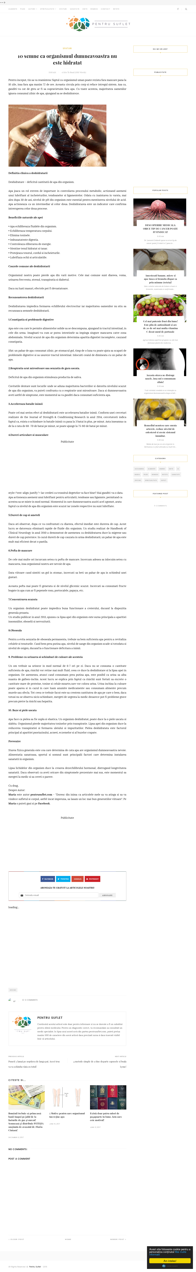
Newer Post (117, 1239)
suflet (163, 480)
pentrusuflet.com (41, 794)
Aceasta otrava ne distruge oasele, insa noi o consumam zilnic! (160, 378)
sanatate (176, 474)
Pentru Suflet (35, 1267)
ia (178, 468)
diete (171, 468)
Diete (85, 9)
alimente (151, 468)
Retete (116, 9)
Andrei (162, 468)
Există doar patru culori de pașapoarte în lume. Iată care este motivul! (106, 1116)
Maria (12, 794)
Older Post (17, 1239)
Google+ (78, 879)
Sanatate (74, 9)
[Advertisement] (67, 465)
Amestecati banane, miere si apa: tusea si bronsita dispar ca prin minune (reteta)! (160, 279)
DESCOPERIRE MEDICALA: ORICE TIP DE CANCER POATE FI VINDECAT (160, 228)
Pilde (22, 9)
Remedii (94, 9)
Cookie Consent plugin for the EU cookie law (170, 1266)
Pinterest (94, 879)
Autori (31, 9)
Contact (105, 9)
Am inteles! (170, 1261)
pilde (146, 474)
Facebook (44, 803)
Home (68, 1239)
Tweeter (64, 879)
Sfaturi (63, 9)
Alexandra (139, 468)
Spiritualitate (47, 9)
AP (14, 1001)
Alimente (12, 9)
